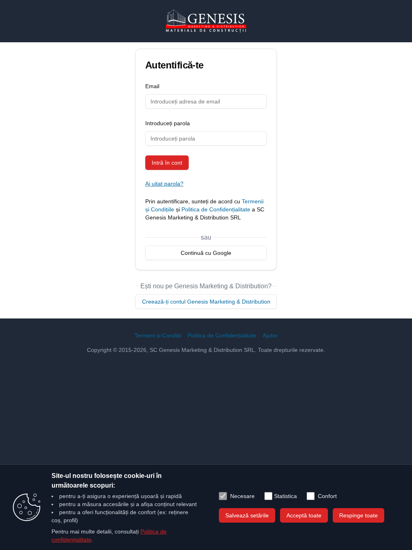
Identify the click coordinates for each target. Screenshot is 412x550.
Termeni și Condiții (157, 335)
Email (152, 86)
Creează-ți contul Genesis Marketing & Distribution (206, 301)
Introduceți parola (167, 123)
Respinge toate (358, 515)
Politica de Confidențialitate (215, 209)
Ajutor (270, 335)
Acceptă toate (303, 515)
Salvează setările (247, 515)
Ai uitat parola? (164, 183)
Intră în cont (167, 162)
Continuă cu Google (206, 253)
